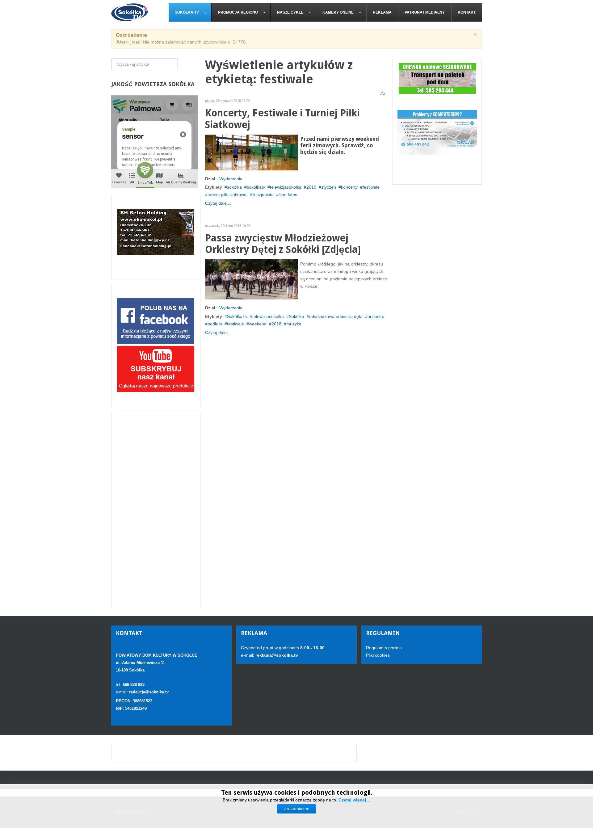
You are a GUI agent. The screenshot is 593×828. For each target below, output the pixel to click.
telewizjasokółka (268, 316)
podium (215, 323)
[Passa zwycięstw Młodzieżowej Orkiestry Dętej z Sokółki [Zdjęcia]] (251, 279)
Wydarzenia (230, 178)
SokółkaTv (237, 316)
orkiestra (376, 316)
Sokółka (296, 316)
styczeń (328, 187)
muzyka (293, 323)
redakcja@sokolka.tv (149, 692)
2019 (311, 187)
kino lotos (288, 194)
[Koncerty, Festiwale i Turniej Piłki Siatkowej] (251, 151)
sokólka (234, 187)
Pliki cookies (378, 655)
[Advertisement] (156, 509)
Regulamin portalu (384, 647)
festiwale (371, 187)
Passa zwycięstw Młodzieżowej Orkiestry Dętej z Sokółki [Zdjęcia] (283, 244)
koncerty (349, 187)
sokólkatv (256, 187)
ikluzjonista (263, 194)
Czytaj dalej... (218, 203)
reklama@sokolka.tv (276, 655)
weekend (258, 323)
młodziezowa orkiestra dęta (336, 316)
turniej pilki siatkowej (227, 194)
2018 (276, 323)
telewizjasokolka (285, 187)
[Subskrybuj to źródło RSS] (383, 93)
